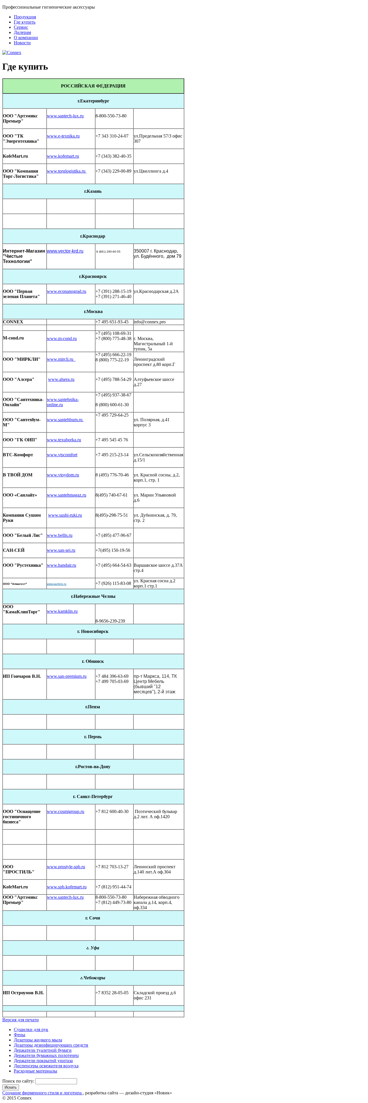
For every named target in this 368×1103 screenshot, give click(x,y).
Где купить (24, 22)
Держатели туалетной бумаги (43, 1050)
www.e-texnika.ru (63, 135)
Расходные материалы (35, 1070)
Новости (22, 42)
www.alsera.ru (61, 379)
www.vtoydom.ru (63, 474)
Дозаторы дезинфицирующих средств (51, 1045)
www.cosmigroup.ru (65, 811)
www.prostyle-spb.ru (66, 866)
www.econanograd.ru (66, 291)
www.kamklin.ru (62, 611)
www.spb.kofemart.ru (67, 886)
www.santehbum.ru (65, 419)
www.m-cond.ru (62, 338)
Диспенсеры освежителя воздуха (46, 1065)
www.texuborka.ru (64, 439)
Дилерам (22, 32)
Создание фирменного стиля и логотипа (42, 1092)
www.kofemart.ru (63, 156)
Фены (19, 1034)
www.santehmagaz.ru (66, 495)
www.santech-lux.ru (65, 115)
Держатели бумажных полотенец (46, 1055)
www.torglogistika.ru (67, 171)
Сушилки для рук (31, 1029)
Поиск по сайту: (18, 1081)
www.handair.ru (61, 565)
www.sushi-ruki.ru (65, 515)
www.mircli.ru (61, 359)
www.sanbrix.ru (56, 583)
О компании (26, 37)
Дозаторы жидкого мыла (38, 1039)
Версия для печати (20, 1019)
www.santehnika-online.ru (63, 402)
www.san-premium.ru (67, 676)
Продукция (25, 16)
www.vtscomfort (62, 454)
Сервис (21, 27)
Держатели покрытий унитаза (43, 1060)
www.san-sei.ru (61, 550)
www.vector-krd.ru (65, 251)
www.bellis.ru (59, 535)
